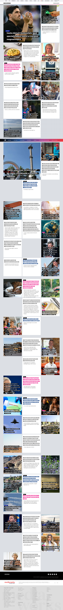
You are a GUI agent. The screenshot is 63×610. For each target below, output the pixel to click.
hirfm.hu (48, 606)
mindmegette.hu (35, 596)
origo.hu (19, 598)
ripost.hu (48, 587)
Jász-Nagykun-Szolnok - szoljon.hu (9, 601)
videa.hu (48, 598)
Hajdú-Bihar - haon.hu (7, 598)
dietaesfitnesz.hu (35, 598)
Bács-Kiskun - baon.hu (7, 589)
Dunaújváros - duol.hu (7, 595)
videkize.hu (34, 601)
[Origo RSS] (56, 574)
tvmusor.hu (34, 602)
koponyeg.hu (49, 597)
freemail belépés (56, 3)
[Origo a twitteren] (50, 574)
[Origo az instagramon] (52, 574)
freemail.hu (48, 596)
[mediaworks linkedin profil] (57, 583)
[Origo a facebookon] (48, 574)
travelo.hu (34, 597)
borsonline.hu (34, 607)
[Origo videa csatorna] (54, 574)
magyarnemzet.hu (21, 595)
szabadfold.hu (20, 596)
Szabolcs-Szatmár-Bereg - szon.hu (9, 605)
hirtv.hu (19, 597)
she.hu (48, 591)
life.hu (48, 590)
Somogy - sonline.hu (7, 604)
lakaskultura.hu (34, 591)
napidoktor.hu (34, 595)
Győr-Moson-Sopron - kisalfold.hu (9, 597)
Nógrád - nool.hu (6, 603)
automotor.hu (34, 590)
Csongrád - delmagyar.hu (8, 594)
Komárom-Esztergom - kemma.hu (9, 602)
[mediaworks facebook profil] (55, 583)
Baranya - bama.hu (7, 590)
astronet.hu (34, 589)
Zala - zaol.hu (20, 590)
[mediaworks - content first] (10, 582)
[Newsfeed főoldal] (7, 574)
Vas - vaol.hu (20, 587)
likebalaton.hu (34, 594)
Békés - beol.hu (6, 591)
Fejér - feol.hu (6, 596)
